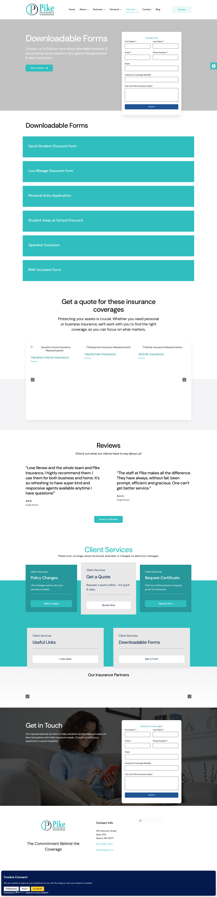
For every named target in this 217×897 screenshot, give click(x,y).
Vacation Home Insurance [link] (50, 357)
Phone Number (160, 52)
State (127, 63)
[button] (33, 380)
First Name (130, 41)
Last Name (158, 41)
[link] (213, 66)
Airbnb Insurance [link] (151, 354)
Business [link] (34, 361)
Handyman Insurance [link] (100, 354)
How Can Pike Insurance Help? (138, 86)
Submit (151, 106)
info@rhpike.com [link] (105, 849)
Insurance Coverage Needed (138, 75)
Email (128, 52)
